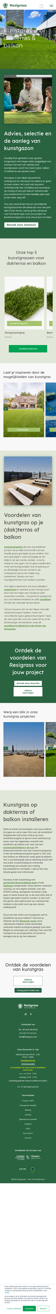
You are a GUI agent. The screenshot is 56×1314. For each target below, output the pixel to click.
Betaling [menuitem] (28, 1110)
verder (7, 1292)
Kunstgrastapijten (13, 547)
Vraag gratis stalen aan (28, 990)
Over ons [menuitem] (28, 1138)
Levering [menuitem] (28, 1115)
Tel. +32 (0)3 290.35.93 (28, 1029)
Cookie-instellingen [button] (14, 1308)
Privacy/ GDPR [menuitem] (28, 1101)
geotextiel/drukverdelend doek (20, 882)
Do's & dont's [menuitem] (28, 1133)
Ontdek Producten (19, 323)
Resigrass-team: (28, 921)
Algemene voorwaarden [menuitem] (28, 1119)
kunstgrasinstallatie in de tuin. (19, 847)
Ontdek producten (28, 348)
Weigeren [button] (43, 1308)
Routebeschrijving (28, 1060)
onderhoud (10, 589)
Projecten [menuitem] (28, 1124)
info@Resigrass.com (28, 1037)
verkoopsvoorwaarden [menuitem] (27, 1105)
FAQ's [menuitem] (28, 1129)
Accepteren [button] (29, 1308)
